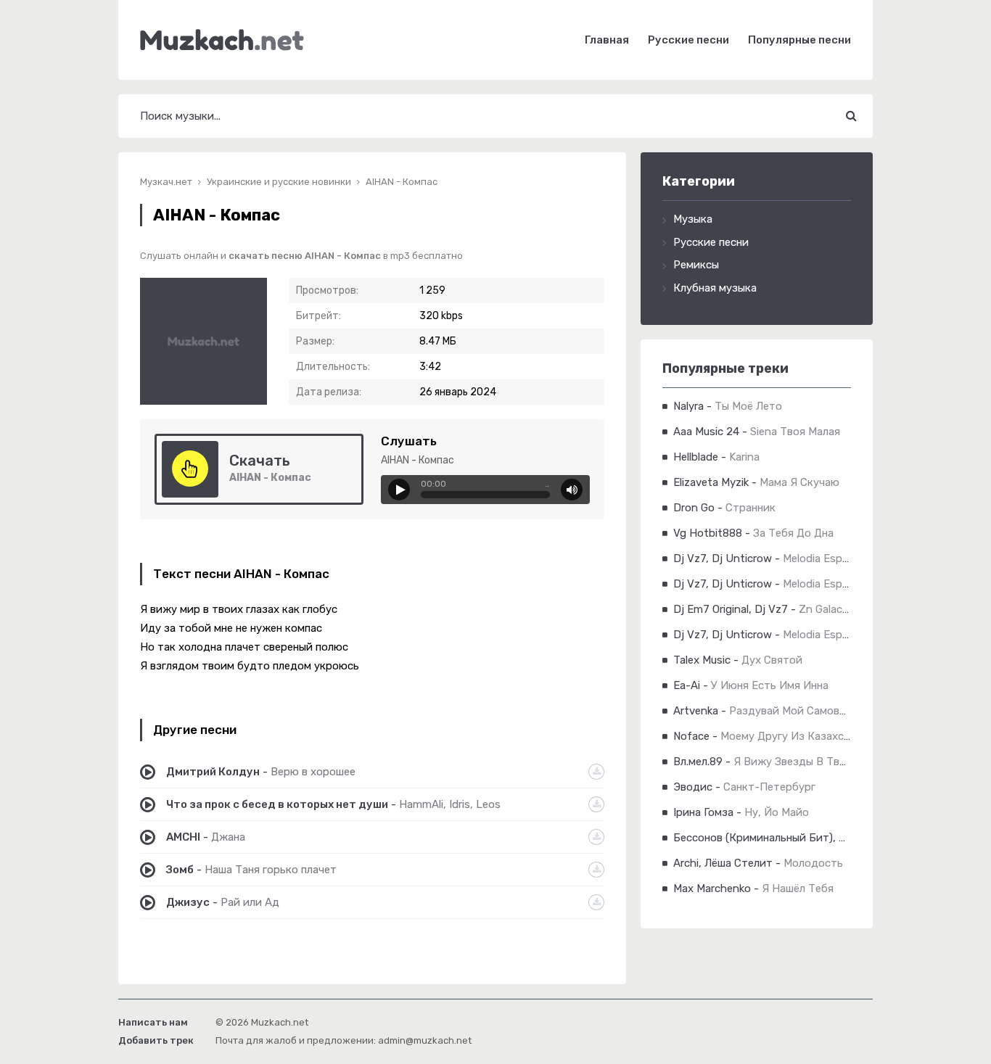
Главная (607, 39)
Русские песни (688, 39)
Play (399, 489)
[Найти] (851, 116)
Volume (572, 489)
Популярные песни (799, 39)
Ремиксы (696, 264)
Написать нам (153, 1022)
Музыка (692, 219)
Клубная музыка (715, 287)
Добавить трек (156, 1040)
